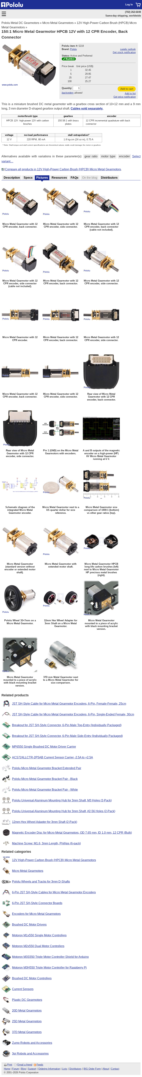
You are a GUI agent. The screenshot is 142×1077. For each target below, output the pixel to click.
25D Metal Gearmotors (27, 1021)
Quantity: (67, 88)
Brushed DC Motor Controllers (32, 978)
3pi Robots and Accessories (30, 1053)
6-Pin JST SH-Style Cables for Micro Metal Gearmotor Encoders (54, 892)
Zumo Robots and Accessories (32, 1042)
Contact (115, 1068)
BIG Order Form (92, 1068)
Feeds (40, 1064)
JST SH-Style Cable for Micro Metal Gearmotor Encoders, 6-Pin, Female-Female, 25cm (69, 703)
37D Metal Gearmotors (27, 1032)
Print (9, 1064)
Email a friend (24, 1064)
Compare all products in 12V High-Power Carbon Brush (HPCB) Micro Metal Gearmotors (63, 169)
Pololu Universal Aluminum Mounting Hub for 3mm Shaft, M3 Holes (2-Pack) (62, 800)
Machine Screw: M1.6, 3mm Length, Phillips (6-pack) (46, 843)
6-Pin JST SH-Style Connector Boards (37, 903)
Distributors (75, 1068)
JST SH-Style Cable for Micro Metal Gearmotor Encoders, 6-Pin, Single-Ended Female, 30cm (73, 714)
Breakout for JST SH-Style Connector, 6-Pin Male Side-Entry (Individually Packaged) (67, 735)
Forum (15, 1068)
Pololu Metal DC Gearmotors (20, 22)
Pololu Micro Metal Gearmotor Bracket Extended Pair (46, 768)
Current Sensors (22, 989)
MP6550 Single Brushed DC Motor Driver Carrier (44, 746)
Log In (129, 4)
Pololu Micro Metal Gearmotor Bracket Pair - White (45, 789)
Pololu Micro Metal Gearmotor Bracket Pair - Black (45, 778)
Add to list (130, 93)
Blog (23, 1068)
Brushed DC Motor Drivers (29, 924)
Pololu (73, 49)
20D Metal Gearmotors (27, 1010)
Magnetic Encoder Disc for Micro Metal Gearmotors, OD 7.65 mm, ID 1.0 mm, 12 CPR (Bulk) (72, 832)
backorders (68, 92)
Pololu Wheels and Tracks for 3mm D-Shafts (41, 881)
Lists (64, 1068)
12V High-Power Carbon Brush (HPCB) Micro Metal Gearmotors (54, 860)
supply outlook (128, 49)
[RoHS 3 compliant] (69, 59)
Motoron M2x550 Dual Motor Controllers (38, 946)
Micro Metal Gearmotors (58, 22)
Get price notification (125, 96)
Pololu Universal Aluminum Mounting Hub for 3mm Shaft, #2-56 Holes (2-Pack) (63, 811)
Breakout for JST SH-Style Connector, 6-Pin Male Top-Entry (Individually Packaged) (66, 725)
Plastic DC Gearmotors (27, 999)
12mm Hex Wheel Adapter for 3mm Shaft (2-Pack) (44, 821)
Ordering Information (49, 1068)
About (106, 1068)
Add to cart (126, 88)
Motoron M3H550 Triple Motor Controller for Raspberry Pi (49, 967)
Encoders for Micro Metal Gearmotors (36, 913)
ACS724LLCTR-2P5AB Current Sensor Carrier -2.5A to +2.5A (52, 757)
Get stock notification (124, 52)
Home (7, 1068)
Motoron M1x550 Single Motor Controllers (39, 935)
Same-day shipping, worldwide (123, 15)
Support (32, 1068)
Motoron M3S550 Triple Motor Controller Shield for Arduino (50, 956)
